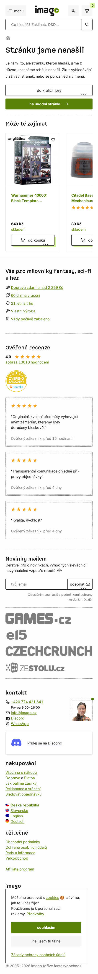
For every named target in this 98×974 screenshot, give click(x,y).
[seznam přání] (53, 140)
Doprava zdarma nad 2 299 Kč (37, 287)
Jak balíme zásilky (21, 783)
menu (18, 11)
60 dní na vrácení (25, 295)
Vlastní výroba (23, 311)
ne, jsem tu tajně (46, 941)
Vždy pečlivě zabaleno (30, 319)
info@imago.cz (24, 712)
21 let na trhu (22, 303)
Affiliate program (19, 869)
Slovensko (19, 810)
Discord (17, 718)
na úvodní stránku (45, 104)
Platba (29, 778)
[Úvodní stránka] (7, 38)
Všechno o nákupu (21, 772)
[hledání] (87, 24)
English (16, 816)
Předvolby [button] (35, 914)
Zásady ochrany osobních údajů (38, 954)
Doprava (12, 778)
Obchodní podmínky (22, 842)
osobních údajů (80, 599)
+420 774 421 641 (27, 702)
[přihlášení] (73, 10)
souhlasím (46, 927)
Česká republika (24, 805)
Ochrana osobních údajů (26, 847)
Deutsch (17, 821)
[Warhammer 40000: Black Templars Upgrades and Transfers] (33, 192)
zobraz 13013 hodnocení (27, 362)
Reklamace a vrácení (23, 788)
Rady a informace (20, 852)
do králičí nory (49, 90)
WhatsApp (20, 723)
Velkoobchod (16, 858)
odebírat (77, 584)
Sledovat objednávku (23, 794)
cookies (52, 897)
